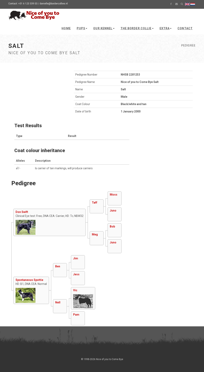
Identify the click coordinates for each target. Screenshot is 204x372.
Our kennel (102, 28)
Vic (75, 290)
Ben (57, 266)
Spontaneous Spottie (29, 279)
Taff (94, 202)
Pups (81, 28)
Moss (113, 194)
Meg (95, 234)
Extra (165, 28)
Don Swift (22, 212)
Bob (112, 226)
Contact (185, 28)
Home (66, 28)
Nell (57, 302)
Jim (75, 258)
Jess (76, 274)
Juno (113, 210)
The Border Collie (136, 28)
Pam (76, 314)
